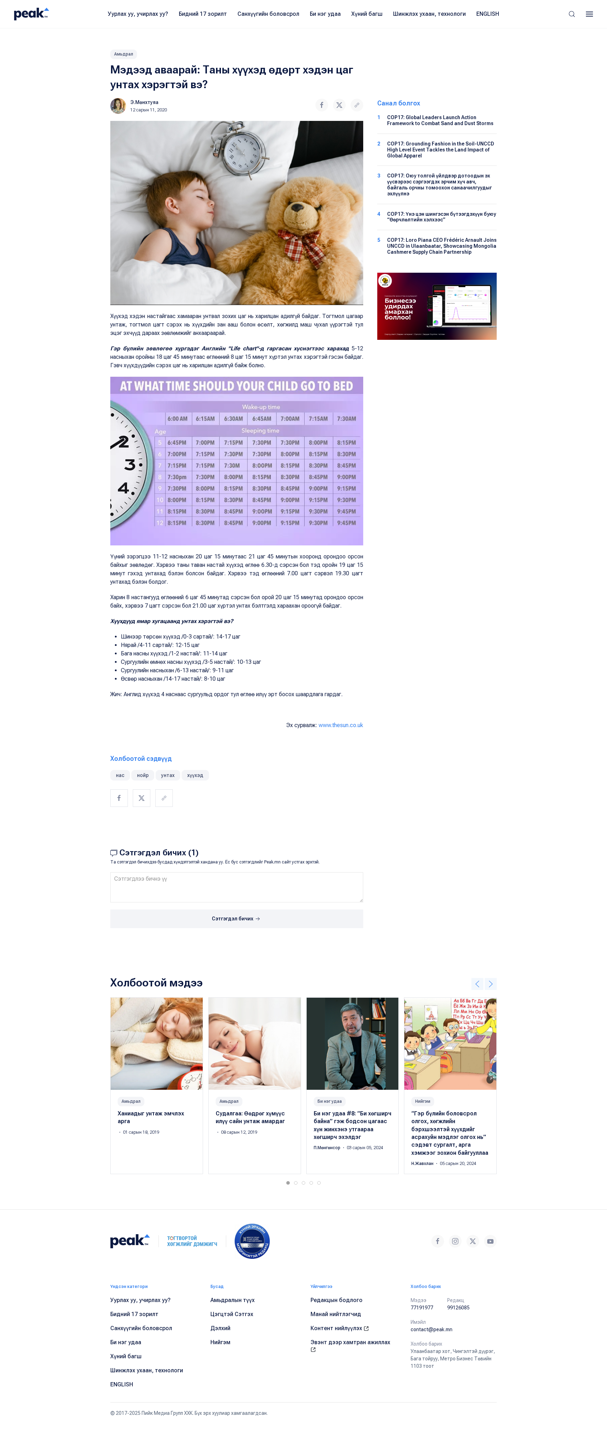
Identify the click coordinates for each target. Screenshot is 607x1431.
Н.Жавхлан (423, 1163)
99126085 (458, 1307)
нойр (143, 775)
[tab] (288, 1183)
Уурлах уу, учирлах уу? (138, 14)
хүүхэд (195, 775)
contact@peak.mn (431, 1329)
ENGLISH (487, 14)
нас (120, 775)
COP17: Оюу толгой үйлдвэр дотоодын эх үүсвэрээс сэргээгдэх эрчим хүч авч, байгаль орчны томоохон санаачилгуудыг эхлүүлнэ (439, 184)
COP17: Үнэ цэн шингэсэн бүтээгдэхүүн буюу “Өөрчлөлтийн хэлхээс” (441, 217)
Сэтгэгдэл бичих (233, 918)
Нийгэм (422, 1101)
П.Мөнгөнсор (327, 1147)
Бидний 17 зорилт (203, 14)
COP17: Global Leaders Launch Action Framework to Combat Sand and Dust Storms (440, 120)
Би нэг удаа (325, 14)
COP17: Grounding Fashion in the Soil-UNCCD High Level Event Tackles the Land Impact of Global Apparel (440, 149)
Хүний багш (367, 14)
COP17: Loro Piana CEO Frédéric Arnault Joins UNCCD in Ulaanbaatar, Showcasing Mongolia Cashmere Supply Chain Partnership (442, 246)
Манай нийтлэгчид (336, 1314)
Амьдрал (123, 54)
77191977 (422, 1307)
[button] (571, 14)
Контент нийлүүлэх (337, 1328)
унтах (168, 775)
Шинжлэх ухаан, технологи (429, 14)
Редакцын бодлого (337, 1300)
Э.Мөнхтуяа (144, 102)
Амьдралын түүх (232, 1300)
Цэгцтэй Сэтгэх (231, 1314)
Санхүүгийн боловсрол (268, 14)
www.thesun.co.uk (341, 725)
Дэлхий (220, 1328)
